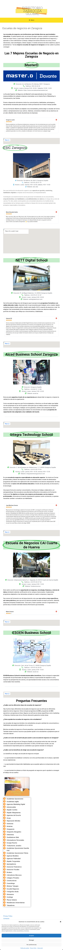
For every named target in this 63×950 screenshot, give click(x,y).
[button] (60, 922)
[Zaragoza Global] (31, 10)
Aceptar (31, 935)
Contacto (6, 918)
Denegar (31, 940)
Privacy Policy (33, 948)
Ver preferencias (31, 944)
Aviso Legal (40, 948)
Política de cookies (24, 948)
